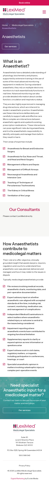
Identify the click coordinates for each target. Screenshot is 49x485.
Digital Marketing (18, 478)
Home (5, 25)
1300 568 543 (24, 455)
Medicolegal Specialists (22, 25)
